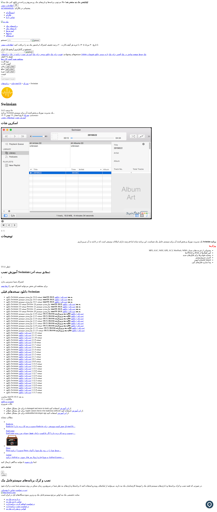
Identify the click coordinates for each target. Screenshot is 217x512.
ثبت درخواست (21, 490)
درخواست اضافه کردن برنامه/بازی (20, 504)
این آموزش (64, 408)
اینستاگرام (10, 13)
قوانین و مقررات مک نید (16, 509)
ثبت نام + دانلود (61, 297)
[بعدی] (14, 225)
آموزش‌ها (10, 31)
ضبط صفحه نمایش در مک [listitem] (132, 54)
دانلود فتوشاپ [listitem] (93, 54)
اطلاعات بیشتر (7, 6)
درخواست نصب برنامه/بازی (17, 506)
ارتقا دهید (5, 286)
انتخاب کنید (10, 66)
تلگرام (8, 15)
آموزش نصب (20, 118)
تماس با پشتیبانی (8, 490)
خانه (13, 83)
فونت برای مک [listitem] (56, 54)
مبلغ (3, 69)
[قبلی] (9, 225)
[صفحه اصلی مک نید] (5, 22)
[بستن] (3, 225)
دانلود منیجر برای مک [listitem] (41, 54)
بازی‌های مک (11, 28)
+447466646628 (7, 8)
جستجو (4, 40)
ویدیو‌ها (9, 33)
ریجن (3, 66)
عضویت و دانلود (7, 401)
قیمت (3, 74)
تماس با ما (10, 17)
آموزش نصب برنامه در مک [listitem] (21, 54)
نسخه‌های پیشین (7, 118)
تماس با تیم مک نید (13, 502)
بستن (4, 475)
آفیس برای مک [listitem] (115, 54)
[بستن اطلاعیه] (16, 5)
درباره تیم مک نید (13, 499)
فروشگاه (10, 36)
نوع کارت (5, 61)
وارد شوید (29, 462)
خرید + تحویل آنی (8, 79)
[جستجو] (35, 40)
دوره (3, 71)
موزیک (26, 83)
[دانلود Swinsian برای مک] (7, 98)
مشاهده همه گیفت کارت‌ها (12, 59)
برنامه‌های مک (12, 26)
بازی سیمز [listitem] (103, 54)
